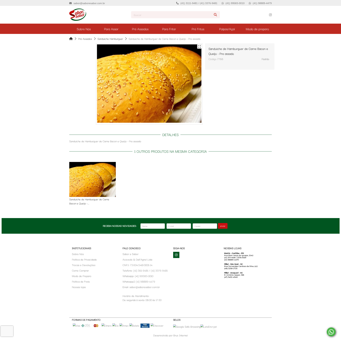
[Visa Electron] (145, 327)
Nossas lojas (79, 287)
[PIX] (85, 327)
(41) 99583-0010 (235, 3)
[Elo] (115, 325)
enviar (222, 225)
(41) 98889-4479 (262, 3)
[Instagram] (270, 15)
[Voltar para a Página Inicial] (71, 39)
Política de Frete (81, 281)
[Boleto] (134, 325)
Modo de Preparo (81, 276)
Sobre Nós (78, 254)
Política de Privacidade (84, 259)
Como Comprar (80, 270)
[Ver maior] (199, 46)
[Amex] (124, 325)
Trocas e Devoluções (83, 265)
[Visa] (76, 325)
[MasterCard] (96, 327)
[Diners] (107, 325)
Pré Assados (85, 39)
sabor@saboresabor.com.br (89, 3)
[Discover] (157, 325)
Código (212, 59)
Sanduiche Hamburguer (110, 39)
